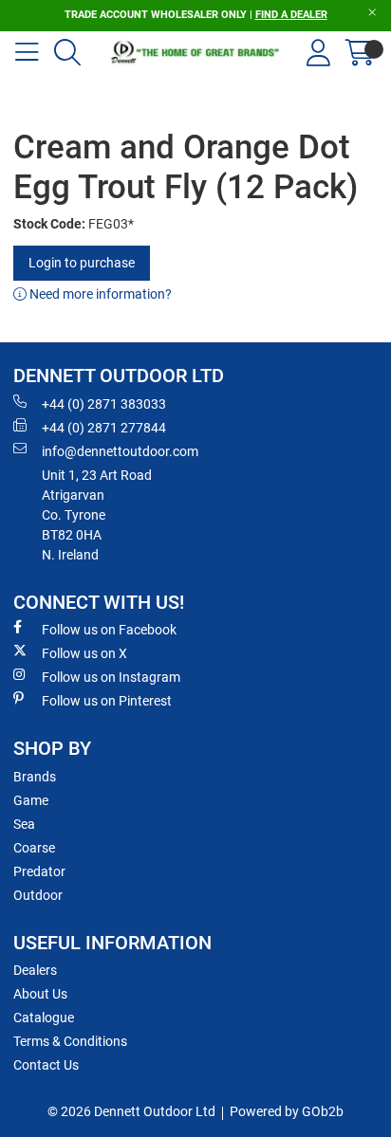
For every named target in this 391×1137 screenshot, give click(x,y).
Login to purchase (81, 262)
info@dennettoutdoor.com (120, 451)
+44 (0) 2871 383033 (104, 404)
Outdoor (38, 895)
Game (30, 800)
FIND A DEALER (291, 15)
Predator (39, 871)
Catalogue (43, 1017)
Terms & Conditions (70, 1041)
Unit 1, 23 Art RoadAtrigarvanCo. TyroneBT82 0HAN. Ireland (97, 515)
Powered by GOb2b (287, 1111)
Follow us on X (84, 653)
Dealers (35, 970)
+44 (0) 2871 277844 (104, 427)
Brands (34, 776)
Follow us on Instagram (111, 677)
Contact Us (46, 1065)
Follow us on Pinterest (107, 700)
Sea (24, 824)
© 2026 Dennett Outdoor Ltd (131, 1111)
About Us (40, 993)
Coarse (34, 847)
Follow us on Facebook (109, 629)
